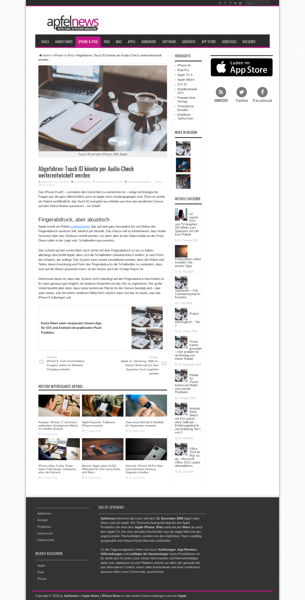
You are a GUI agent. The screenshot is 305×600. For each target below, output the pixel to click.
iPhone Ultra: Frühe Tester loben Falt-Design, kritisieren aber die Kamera (57, 469)
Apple (131, 41)
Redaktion (44, 526)
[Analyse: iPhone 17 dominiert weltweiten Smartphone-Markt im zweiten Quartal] (59, 405)
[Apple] (240, 3)
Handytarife (64, 41)
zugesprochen (80, 226)
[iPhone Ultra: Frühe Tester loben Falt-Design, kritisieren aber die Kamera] (59, 449)
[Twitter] (235, 3)
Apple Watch (185, 79)
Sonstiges (229, 41)
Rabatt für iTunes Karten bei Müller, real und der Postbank (186, 383)
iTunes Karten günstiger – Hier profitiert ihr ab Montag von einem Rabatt (188, 350)
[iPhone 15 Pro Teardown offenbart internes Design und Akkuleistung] (183, 181)
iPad (107, 41)
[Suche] (267, 3)
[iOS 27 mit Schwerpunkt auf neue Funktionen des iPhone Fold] (183, 165)
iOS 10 (182, 84)
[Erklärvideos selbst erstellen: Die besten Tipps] (181, 250)
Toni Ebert (64, 182)
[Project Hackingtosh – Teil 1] (181, 313)
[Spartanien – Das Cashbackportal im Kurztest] (181, 282)
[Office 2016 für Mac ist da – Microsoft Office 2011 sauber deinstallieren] (181, 448)
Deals (45, 41)
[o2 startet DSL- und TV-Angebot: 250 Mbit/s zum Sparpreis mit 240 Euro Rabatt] (181, 214)
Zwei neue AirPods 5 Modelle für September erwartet (145, 424)
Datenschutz (46, 540)
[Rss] (220, 3)
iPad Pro (183, 70)
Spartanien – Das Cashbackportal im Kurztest (187, 294)
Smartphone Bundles (185, 108)
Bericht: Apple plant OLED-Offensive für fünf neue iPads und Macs (101, 469)
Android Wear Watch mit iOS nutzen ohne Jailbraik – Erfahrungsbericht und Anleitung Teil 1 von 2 (188, 420)
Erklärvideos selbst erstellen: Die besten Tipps (188, 262)
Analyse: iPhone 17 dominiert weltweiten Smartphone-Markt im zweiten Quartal (58, 425)
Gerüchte (188, 41)
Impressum (45, 533)
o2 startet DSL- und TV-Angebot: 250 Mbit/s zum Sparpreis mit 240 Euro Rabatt (187, 224)
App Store (209, 41)
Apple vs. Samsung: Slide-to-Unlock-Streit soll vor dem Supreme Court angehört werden (140, 365)
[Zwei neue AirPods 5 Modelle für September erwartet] (146, 405)
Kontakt (42, 520)
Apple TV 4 (184, 75)
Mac (119, 41)
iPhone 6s (184, 65)
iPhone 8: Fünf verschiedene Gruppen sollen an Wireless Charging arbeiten (65, 363)
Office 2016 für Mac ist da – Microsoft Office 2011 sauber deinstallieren (187, 457)
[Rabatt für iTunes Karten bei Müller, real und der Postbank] (181, 375)
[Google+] (225, 3)
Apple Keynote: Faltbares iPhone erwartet (98, 424)
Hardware (149, 41)
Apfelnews (44, 513)
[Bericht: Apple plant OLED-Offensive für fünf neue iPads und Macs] (102, 449)
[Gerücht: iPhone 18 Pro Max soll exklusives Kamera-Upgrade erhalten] (146, 449)
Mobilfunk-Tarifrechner (185, 116)
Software (169, 41)
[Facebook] (230, 3)
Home (47, 55)
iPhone (41, 185)
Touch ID (50, 185)
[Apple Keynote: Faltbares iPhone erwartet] (102, 405)
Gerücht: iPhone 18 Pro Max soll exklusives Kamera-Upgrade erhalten (144, 469)
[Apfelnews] (71, 23)
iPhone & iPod (88, 41)
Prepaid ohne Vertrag (186, 99)
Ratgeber (249, 41)
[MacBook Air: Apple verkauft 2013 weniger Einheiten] (183, 148)
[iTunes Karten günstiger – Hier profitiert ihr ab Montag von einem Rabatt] (181, 341)
